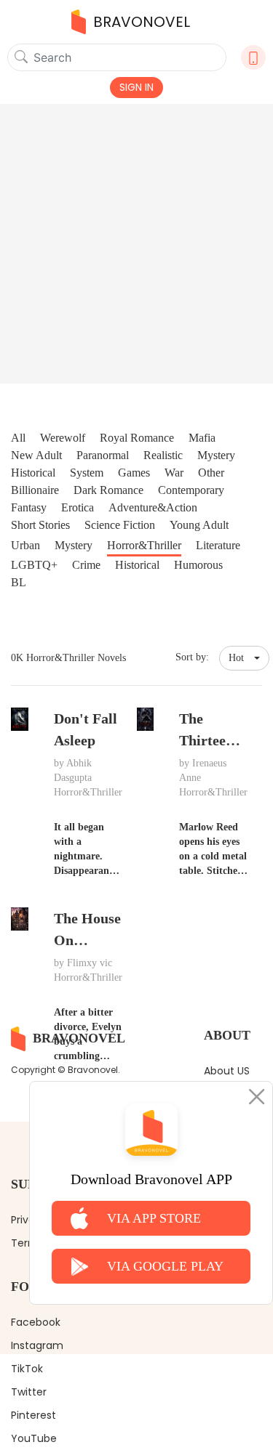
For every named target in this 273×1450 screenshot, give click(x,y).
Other (211, 472)
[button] (244, 658)
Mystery (216, 455)
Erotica (77, 507)
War (174, 472)
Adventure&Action (152, 507)
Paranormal (102, 455)
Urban (25, 545)
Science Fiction (119, 525)
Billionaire (35, 490)
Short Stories (40, 525)
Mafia (202, 438)
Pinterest (33, 1415)
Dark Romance (108, 490)
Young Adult (199, 525)
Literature (218, 545)
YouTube (34, 1438)
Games (134, 472)
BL (18, 582)
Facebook (35, 1322)
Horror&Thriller (144, 545)
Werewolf (62, 438)
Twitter (29, 1392)
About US (227, 1071)
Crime (86, 565)
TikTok (27, 1368)
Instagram (37, 1345)
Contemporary (191, 490)
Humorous (198, 565)
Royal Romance (137, 438)
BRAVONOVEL (141, 22)
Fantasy (29, 507)
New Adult (36, 455)
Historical (33, 472)
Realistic (163, 455)
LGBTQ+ (34, 565)
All (18, 438)
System (86, 472)
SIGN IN (136, 87)
